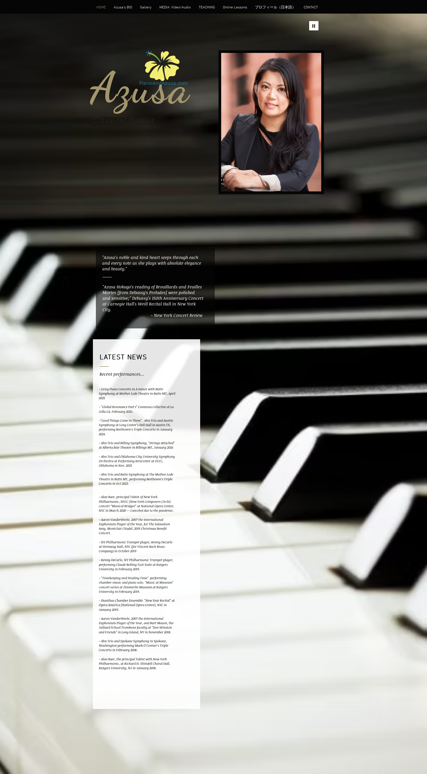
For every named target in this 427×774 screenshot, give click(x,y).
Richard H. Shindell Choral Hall (146, 663)
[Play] (314, 25)
